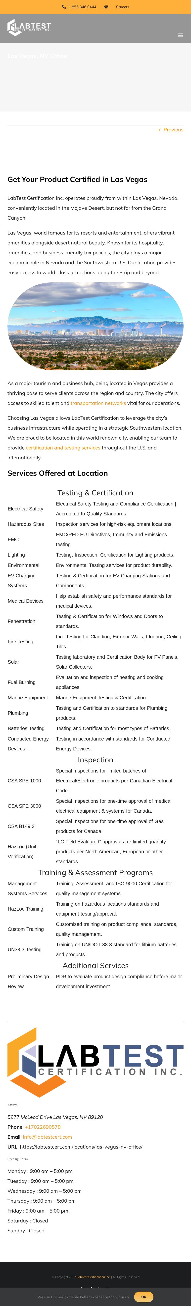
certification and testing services (63, 448)
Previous (174, 129)
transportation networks (98, 403)
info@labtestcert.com (47, 1137)
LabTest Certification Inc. (93, 1277)
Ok (143, 1297)
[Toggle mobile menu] (181, 35)
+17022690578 (43, 1127)
